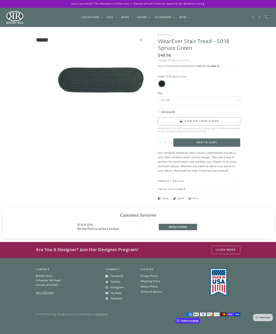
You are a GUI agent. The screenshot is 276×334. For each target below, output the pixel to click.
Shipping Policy (150, 281)
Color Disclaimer (172, 189)
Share (165, 198)
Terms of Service (151, 292)
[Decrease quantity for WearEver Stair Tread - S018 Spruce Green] (160, 143)
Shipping (162, 60)
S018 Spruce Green (162, 84)
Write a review (178, 227)
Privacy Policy (149, 276)
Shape (125, 17)
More (183, 17)
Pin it (195, 198)
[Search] (253, 17)
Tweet (180, 198)
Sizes (110, 17)
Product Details (171, 181)
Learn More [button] (226, 249)
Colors (142, 17)
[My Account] (260, 17)
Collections (90, 17)
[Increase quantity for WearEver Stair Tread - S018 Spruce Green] (169, 143)
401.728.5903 (45, 293)
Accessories (163, 17)
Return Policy (149, 286)
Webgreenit (101, 314)
